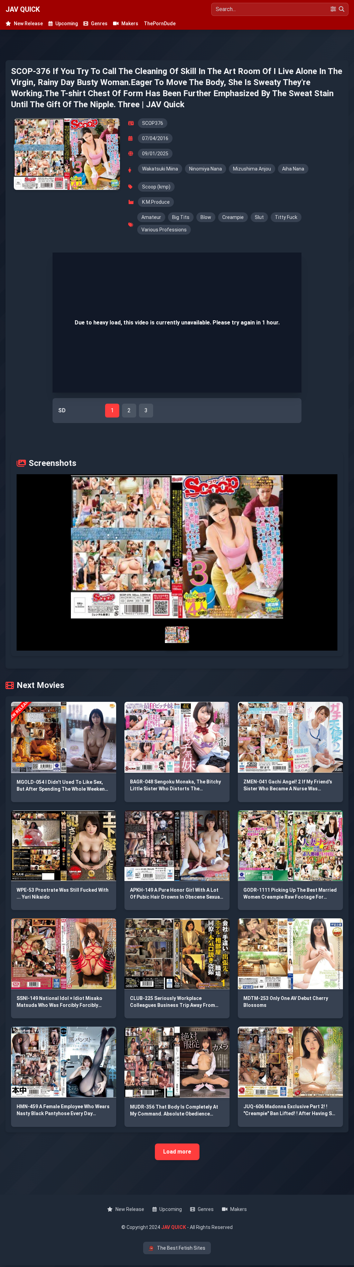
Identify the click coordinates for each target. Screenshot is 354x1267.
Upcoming (66, 23)
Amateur (151, 217)
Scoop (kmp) (156, 187)
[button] (177, 546)
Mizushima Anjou (252, 169)
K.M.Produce (156, 202)
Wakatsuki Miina (160, 169)
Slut (259, 217)
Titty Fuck (286, 217)
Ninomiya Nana (205, 169)
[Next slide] (273, 546)
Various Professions (164, 229)
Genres (99, 23)
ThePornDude (160, 23)
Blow (206, 217)
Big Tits (180, 217)
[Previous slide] (80, 546)
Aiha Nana (293, 169)
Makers (129, 23)
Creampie (233, 217)
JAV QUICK (23, 9)
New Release (28, 23)
